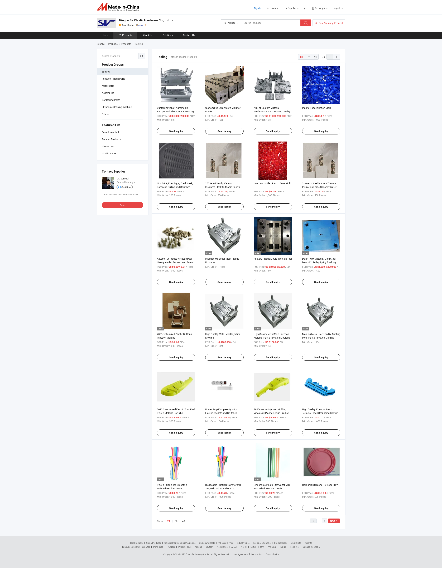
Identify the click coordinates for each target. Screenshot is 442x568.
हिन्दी (262, 546)
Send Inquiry (176, 131)
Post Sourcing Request (331, 23)
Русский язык (184, 546)
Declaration (256, 554)
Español (146, 546)
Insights (308, 542)
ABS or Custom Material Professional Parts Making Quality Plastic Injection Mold (272, 111)
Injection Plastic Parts (113, 78)
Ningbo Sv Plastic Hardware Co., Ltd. (144, 20)
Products (127, 35)
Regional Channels (262, 542)
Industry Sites (243, 542)
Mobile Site (296, 542)
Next (332, 520)
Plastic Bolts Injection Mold (316, 107)
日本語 (253, 546)
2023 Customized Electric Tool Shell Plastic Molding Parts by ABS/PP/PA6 (176, 413)
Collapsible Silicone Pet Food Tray (320, 484)
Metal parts (108, 85)
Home (105, 35)
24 (168, 521)
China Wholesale (207, 542)
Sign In (257, 8)
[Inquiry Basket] (305, 8)
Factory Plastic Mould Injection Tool (273, 258)
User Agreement (240, 554)
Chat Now (126, 187)
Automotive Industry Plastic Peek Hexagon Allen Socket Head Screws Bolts (176, 262)
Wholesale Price (225, 542)
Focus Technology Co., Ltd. (198, 554)
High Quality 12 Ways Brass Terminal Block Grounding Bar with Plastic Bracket (320, 413)
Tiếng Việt (294, 546)
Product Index (280, 542)
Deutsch (209, 546)
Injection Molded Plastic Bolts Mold (272, 183)
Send (122, 205)
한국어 (244, 546)
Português (158, 546)
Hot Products (136, 542)
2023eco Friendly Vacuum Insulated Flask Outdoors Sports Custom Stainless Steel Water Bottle (224, 187)
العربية (234, 546)
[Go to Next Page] (336, 56)
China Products (153, 542)
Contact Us (189, 35)
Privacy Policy (272, 554)
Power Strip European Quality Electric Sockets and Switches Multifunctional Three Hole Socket (223, 413)
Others (105, 114)
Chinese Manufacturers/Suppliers (179, 542)
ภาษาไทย (272, 546)
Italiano (198, 546)
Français (171, 546)
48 (183, 521)
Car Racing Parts (111, 100)
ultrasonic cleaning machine (117, 107)
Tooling (106, 71)
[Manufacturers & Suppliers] (119, 7)
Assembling (108, 92)
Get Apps (319, 8)
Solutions (168, 35)
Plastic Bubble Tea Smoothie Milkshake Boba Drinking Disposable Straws (172, 488)
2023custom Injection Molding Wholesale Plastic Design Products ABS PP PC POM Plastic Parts (272, 413)
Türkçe (283, 546)
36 (176, 521)
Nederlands (222, 546)
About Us (147, 35)
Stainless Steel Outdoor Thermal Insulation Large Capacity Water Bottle (319, 187)
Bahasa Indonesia (311, 546)
